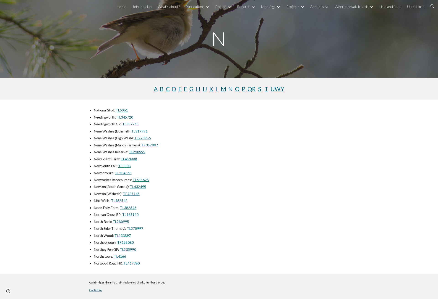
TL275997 (135, 228)
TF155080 (125, 242)
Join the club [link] (142, 6)
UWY (277, 88)
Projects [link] (293, 6)
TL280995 (121, 222)
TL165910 (130, 215)
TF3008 (124, 166)
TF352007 (149, 145)
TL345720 (125, 117)
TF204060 (123, 173)
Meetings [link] (268, 6)
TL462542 (119, 201)
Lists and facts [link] (390, 6)
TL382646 (128, 208)
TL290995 (137, 152)
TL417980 (131, 263)
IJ (205, 88)
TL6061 (122, 110)
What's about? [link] (169, 6)
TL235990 (128, 249)
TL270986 (142, 138)
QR (252, 88)
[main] (219, 38)
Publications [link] (195, 6)
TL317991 (139, 131)
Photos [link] (220, 6)
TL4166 (120, 256)
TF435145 (131, 194)
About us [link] (317, 6)
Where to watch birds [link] (351, 6)
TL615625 (141, 180)
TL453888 (129, 159)
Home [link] (121, 6)
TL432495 (138, 187)
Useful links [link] (415, 6)
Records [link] (243, 6)
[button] (432, 6)
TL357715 (130, 124)
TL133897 (123, 236)
